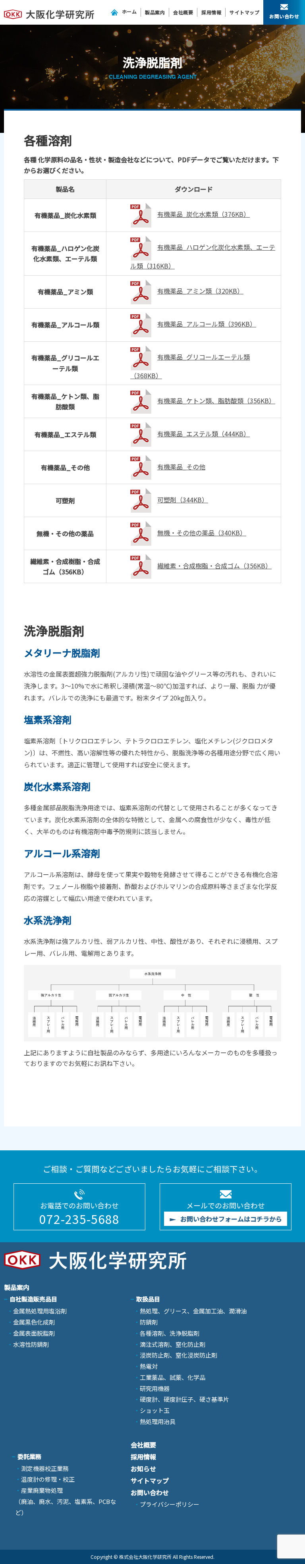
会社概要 (183, 12)
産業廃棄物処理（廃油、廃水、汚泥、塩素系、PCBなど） (65, 1501)
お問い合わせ (284, 16)
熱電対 (149, 1366)
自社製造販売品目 (33, 1299)
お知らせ (143, 1468)
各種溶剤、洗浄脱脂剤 (169, 1333)
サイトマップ (244, 12)
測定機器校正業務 (45, 1468)
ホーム (129, 11)
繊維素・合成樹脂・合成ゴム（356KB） (214, 565)
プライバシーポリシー (169, 1504)
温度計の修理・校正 (48, 1479)
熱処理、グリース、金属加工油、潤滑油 (193, 1311)
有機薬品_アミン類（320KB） (200, 291)
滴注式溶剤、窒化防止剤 (172, 1344)
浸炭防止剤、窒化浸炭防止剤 (178, 1355)
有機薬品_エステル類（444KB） (203, 433)
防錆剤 (149, 1322)
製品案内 (155, 12)
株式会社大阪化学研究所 (145, 1556)
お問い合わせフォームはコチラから (231, 1219)
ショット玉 (155, 1410)
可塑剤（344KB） (182, 499)
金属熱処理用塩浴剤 (40, 1311)
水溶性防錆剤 (31, 1344)
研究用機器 (155, 1388)
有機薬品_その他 (181, 466)
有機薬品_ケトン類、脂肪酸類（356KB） (216, 400)
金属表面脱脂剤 (34, 1333)
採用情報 (211, 12)
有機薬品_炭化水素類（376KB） (203, 214)
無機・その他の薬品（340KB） (201, 532)
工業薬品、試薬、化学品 (172, 1377)
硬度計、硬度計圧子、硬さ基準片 (184, 1399)
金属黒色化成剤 (34, 1322)
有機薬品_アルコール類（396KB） (206, 324)
